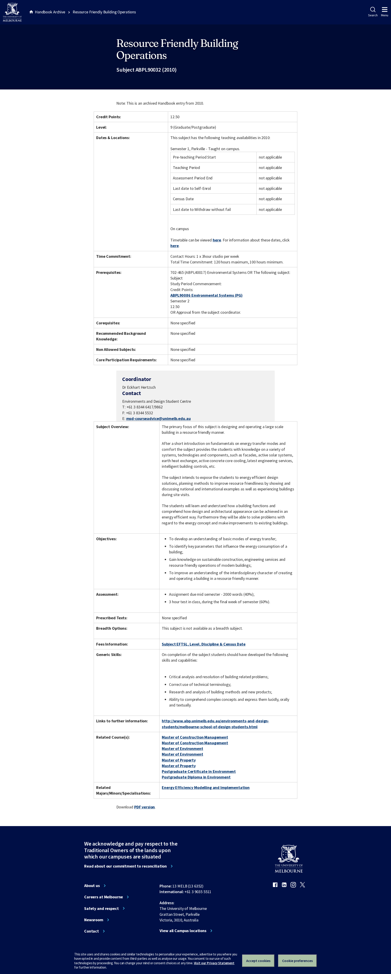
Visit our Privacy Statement (214, 963)
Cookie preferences (297, 960)
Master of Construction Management (195, 737)
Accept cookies (258, 960)
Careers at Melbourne (103, 896)
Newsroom (93, 919)
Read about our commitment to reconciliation (125, 866)
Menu (384, 15)
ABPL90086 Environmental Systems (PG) (206, 295)
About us (92, 885)
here (217, 240)
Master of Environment (182, 748)
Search (372, 15)
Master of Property (179, 760)
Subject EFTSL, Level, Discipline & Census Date (204, 644)
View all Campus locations (183, 930)
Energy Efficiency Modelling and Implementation (206, 787)
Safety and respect (101, 908)
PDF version (144, 807)
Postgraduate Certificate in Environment (199, 771)
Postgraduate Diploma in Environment (196, 777)
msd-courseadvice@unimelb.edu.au (158, 419)
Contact (91, 931)
